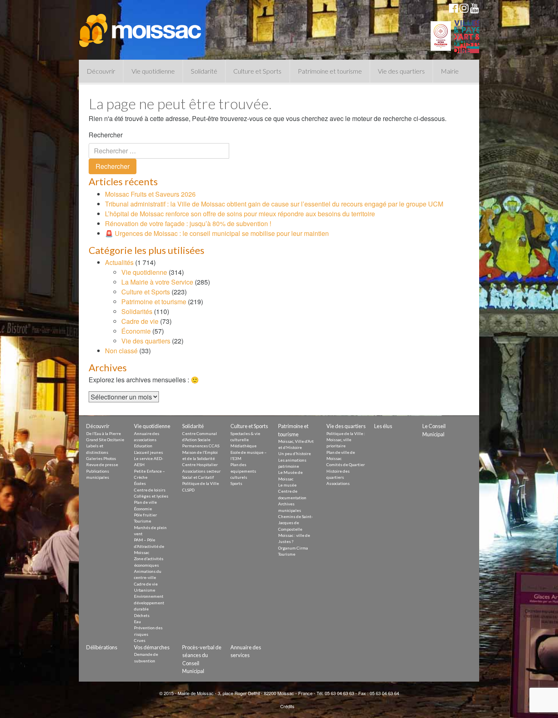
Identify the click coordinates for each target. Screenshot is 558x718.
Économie (136, 331)
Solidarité (204, 71)
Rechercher (106, 134)
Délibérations (101, 647)
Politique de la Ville (200, 483)
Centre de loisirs (149, 489)
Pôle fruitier (145, 514)
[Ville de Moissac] (141, 26)
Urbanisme (144, 590)
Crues (139, 640)
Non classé (121, 350)
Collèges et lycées (151, 496)
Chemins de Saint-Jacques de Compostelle (295, 523)
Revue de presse (102, 464)
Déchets (142, 615)
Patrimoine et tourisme (330, 71)
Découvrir (101, 71)
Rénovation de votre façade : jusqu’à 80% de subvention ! (188, 223)
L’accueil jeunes (148, 452)
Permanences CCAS (200, 445)
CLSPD (188, 489)
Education (143, 445)
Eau (137, 621)
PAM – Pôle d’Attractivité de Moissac (149, 546)
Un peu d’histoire (294, 453)
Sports (236, 483)
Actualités (119, 262)
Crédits (287, 706)
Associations (338, 483)
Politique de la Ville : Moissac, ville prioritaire (345, 440)
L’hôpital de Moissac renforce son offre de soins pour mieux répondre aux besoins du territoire (240, 213)
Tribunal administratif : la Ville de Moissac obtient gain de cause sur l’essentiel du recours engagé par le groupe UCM (274, 204)
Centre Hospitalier (200, 464)
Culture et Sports (257, 71)
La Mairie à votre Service (157, 282)
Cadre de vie (139, 321)
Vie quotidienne (153, 71)
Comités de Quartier (345, 464)
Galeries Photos (101, 458)
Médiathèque (243, 445)
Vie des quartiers (401, 71)
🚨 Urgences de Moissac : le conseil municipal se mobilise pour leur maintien (217, 233)
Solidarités (136, 311)
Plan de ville (145, 502)
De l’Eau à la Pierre (103, 433)
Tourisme (142, 520)
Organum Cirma (293, 547)
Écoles (140, 483)
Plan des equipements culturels (243, 471)
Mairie (450, 71)
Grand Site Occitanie (105, 439)
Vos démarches (152, 647)
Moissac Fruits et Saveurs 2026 (150, 194)
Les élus (383, 426)
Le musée (287, 484)
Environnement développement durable (149, 602)
